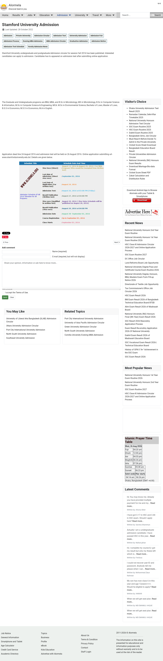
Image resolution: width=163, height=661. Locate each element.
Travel (95, 15)
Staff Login (86, 652)
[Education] (51, 15)
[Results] (21, 15)
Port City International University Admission (25, 330)
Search (158, 15)
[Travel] (100, 15)
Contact (84, 647)
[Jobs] (34, 15)
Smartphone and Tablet (11, 641)
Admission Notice (99, 41)
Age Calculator (7, 645)
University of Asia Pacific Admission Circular (84, 322)
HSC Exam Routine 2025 (140, 129)
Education (45, 15)
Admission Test (59, 36)
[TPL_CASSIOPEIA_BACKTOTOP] (158, 656)
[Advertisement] (61, 78)
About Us (85, 635)
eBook (44, 645)
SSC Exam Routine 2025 (140, 126)
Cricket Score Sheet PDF (140, 172)
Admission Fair (97, 36)
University (80, 15)
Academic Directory (9, 654)
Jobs (29, 15)
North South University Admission (21, 334)
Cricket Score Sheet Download (142, 145)
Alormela (15, 5)
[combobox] (135, 15)
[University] (86, 15)
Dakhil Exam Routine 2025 (141, 133)
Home (5, 15)
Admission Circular (42, 36)
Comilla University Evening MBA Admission (84, 335)
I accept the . (16, 292)
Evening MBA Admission (33, 41)
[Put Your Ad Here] (142, 212)
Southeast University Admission (20, 338)
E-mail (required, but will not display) (68, 256)
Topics (44, 633)
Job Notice (6, 633)
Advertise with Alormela (51, 654)
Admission (62, 15)
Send (5, 297)
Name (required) (59, 251)
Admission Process (11, 41)
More (108, 15)
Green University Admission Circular (81, 327)
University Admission (78, 36)
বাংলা (159, 3)
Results (16, 15)
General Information (10, 637)
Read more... (138, 521)
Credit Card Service (9, 649)
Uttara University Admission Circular (22, 326)
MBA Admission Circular (56, 41)
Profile (44, 641)
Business (45, 637)
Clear (12, 297)
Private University (23, 36)
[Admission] (69, 15)
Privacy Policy (87, 643)
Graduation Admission (79, 41)
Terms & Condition (89, 639)
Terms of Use (22, 292)
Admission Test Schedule (14, 47)
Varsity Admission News (37, 47)
